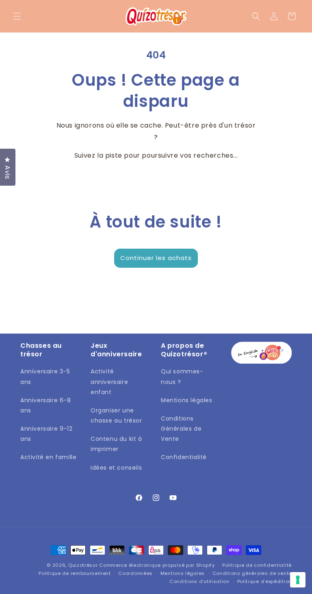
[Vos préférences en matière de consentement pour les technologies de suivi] (298, 579)
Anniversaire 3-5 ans (45, 376)
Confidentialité (184, 457)
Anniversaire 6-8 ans (45, 405)
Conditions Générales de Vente (181, 428)
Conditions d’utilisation (199, 581)
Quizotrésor (83, 565)
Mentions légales (186, 400)
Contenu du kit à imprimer (116, 444)
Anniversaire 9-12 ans (46, 434)
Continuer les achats (156, 258)
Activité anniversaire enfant (109, 381)
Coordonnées (135, 573)
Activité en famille (48, 457)
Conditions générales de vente (252, 573)
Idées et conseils (116, 468)
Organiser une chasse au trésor (116, 415)
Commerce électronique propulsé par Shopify (156, 565)
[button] (17, 16)
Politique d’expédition (264, 581)
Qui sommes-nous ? (182, 376)
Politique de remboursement (74, 573)
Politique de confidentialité (257, 565)
